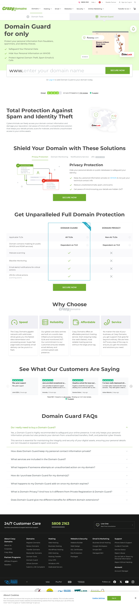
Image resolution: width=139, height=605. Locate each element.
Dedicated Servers (55, 567)
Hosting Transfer (54, 557)
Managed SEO (98, 553)
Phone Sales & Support (123, 543)
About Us (7, 545)
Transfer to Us (123, 9)
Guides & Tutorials (121, 546)
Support (118, 539)
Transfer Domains (33, 550)
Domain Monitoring (59, 157)
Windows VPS (53, 563)
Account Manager (121, 571)
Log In (51, 80)
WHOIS (113, 178)
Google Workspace (100, 546)
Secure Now (118, 70)
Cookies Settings (98, 598)
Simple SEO (97, 550)
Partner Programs (12, 557)
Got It (114, 598)
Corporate (8, 549)
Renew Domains (32, 546)
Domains (35, 9)
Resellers (7, 565)
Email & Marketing (101, 539)
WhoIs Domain (32, 563)
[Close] (135, 598)
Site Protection (76, 553)
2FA (97, 157)
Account (118, 567)
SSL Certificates (77, 550)
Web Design (75, 546)
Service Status (120, 550)
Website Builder (77, 543)
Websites (68, 9)
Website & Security (79, 539)
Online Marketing (95, 9)
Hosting (47, 9)
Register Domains (33, 543)
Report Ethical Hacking (123, 562)
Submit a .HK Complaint (35, 567)
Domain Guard (32, 560)
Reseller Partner (111, 2)
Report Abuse (120, 553)
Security (80, 9)
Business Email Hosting (102, 543)
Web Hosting (53, 543)
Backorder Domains (34, 553)
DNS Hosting (53, 553)
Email (57, 9)
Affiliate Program (10, 561)
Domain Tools (31, 557)
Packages (74, 557)
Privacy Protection (40, 157)
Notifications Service (80, 157)
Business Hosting (55, 546)
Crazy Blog (8, 552)
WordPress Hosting (55, 550)
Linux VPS (52, 560)
